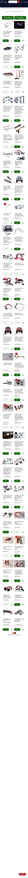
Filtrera (8, 18)
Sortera (21, 18)
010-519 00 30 (6, 4)
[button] (2, 2)
